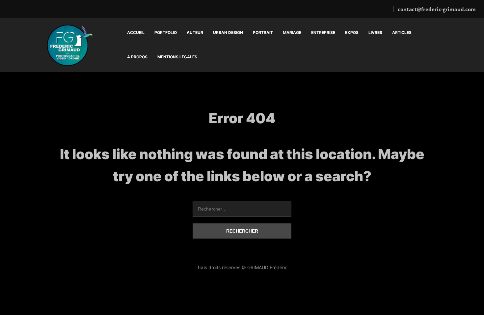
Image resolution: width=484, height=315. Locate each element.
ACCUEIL (136, 32)
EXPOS (352, 32)
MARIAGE (292, 32)
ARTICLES (402, 32)
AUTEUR (195, 32)
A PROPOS (137, 56)
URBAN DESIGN (228, 32)
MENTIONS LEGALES (177, 56)
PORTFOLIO (165, 32)
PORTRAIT (263, 32)
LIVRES (375, 32)
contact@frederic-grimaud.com (437, 9)
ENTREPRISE (323, 32)
